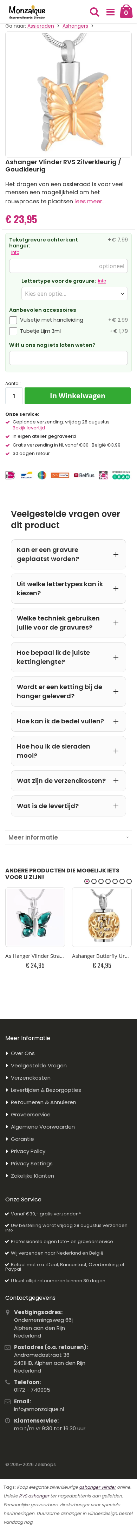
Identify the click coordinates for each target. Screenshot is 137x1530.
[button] (110, 12)
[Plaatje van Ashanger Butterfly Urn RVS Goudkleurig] (102, 917)
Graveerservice (31, 1114)
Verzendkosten (31, 1077)
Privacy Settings (32, 1163)
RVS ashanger (34, 1496)
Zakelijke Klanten (32, 1175)
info (15, 252)
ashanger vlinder (97, 1487)
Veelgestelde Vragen (39, 1065)
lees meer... (89, 201)
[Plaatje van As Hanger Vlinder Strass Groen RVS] (35, 917)
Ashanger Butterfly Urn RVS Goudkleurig (102, 955)
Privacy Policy (28, 1151)
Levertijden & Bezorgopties (46, 1090)
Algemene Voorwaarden (43, 1126)
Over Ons (23, 1053)
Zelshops (45, 1464)
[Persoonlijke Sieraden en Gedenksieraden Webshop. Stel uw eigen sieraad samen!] (27, 12)
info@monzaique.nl (39, 1409)
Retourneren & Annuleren (43, 1102)
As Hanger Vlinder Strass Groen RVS (35, 955)
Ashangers (75, 25)
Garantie (22, 1139)
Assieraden (40, 25)
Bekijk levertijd (29, 428)
